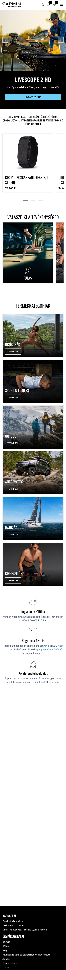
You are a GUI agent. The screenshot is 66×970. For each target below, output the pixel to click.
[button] (54, 5)
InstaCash (47, 649)
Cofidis (57, 649)
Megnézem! (33, 101)
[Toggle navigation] (62, 5)
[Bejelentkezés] (42, 4)
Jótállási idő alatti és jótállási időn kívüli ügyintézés (26, 955)
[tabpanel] (33, 168)
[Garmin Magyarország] (11, 4)
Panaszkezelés (9, 963)
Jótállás (6, 959)
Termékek (12, 351)
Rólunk (5, 946)
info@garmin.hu (16, 921)
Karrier (5, 967)
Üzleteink (6, 942)
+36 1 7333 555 (17, 925)
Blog (4, 950)
